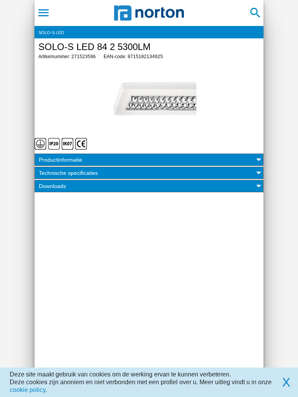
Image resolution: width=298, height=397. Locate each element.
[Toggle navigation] (44, 13)
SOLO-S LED (51, 32)
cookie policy (27, 390)
